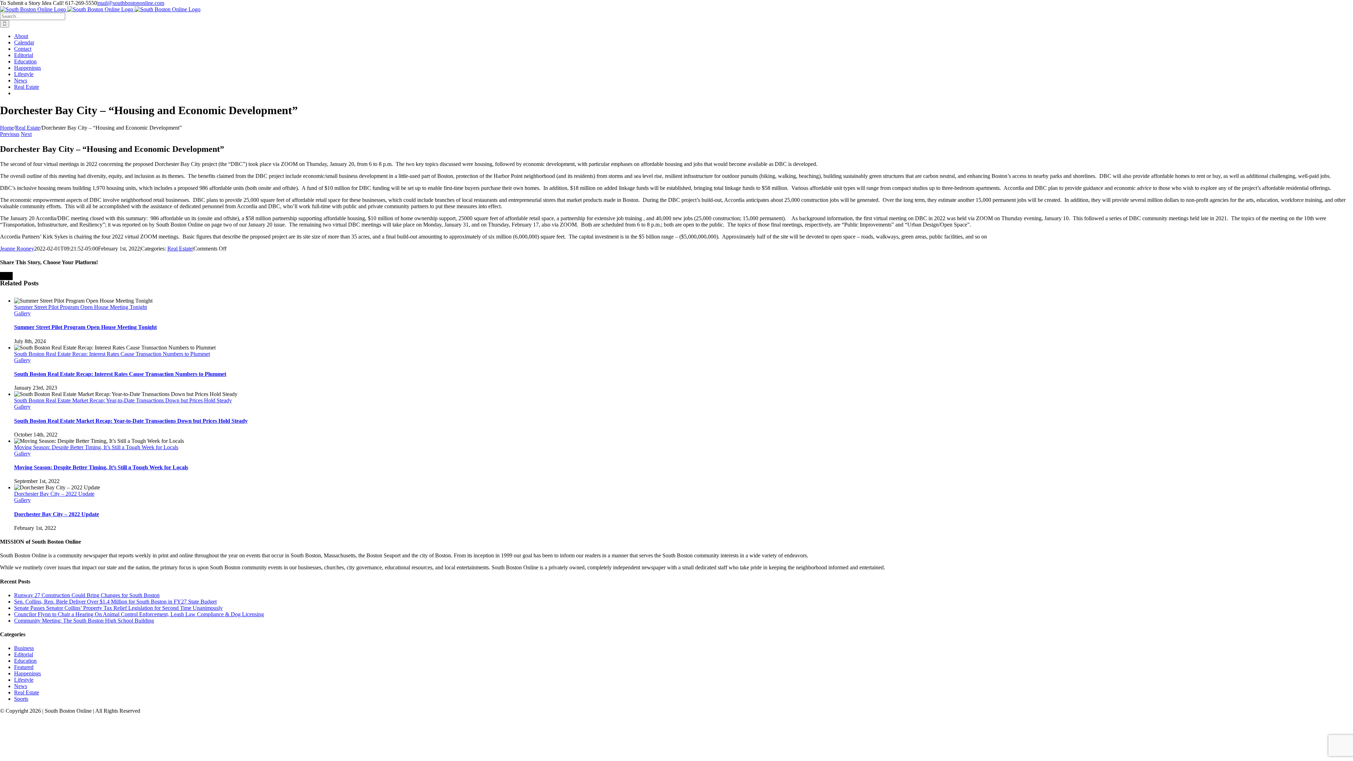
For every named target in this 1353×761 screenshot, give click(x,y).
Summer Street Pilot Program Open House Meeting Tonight (80, 307)
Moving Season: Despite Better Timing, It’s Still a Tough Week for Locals (96, 447)
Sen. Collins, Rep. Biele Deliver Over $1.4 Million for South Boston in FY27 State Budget (115, 602)
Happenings (27, 673)
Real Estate (179, 249)
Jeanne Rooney (17, 249)
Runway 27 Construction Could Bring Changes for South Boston (87, 595)
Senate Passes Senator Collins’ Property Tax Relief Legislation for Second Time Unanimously (118, 608)
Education (25, 661)
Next (26, 134)
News (20, 686)
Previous (9, 134)
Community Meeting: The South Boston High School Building (84, 621)
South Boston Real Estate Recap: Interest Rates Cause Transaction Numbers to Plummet (112, 354)
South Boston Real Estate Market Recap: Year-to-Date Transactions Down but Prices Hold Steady (123, 400)
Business (24, 648)
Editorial (23, 654)
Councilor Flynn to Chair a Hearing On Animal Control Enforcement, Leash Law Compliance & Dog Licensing (139, 614)
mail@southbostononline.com (131, 3)
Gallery (22, 313)
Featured (23, 667)
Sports (21, 699)
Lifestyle (23, 680)
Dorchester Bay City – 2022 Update (54, 494)
